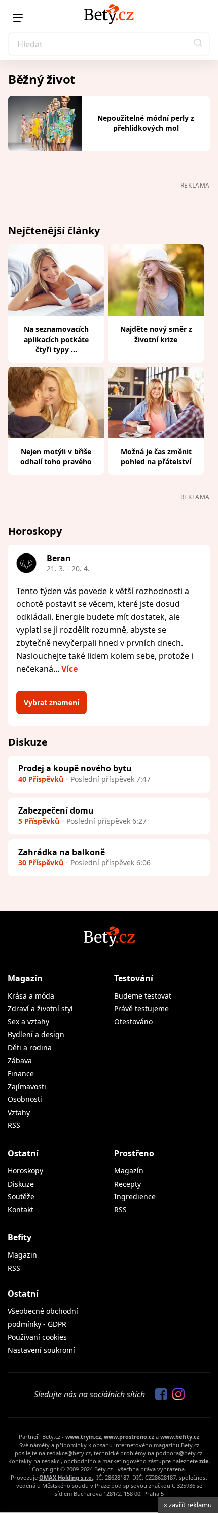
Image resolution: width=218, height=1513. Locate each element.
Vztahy (19, 1112)
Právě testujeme (141, 1008)
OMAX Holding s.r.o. (66, 1477)
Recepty (127, 1184)
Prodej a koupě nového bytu (75, 768)
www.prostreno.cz (129, 1437)
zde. (204, 1461)
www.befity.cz (179, 1437)
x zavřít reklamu (188, 1504)
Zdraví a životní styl (40, 1008)
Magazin (22, 1255)
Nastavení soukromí (41, 1350)
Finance (21, 1073)
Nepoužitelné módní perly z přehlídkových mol (145, 123)
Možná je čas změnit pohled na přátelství (156, 456)
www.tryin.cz (83, 1437)
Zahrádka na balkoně (61, 852)
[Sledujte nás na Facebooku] (158, 1395)
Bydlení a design (36, 1034)
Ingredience (135, 1196)
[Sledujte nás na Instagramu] (176, 1395)
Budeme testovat (142, 996)
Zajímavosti (27, 1086)
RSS (14, 1125)
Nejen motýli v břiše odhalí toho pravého (56, 456)
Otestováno (133, 1021)
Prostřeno (134, 1153)
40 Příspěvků (40, 779)
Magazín (25, 978)
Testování (133, 978)
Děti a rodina (30, 1047)
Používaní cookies (37, 1337)
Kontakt (20, 1209)
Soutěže (21, 1196)
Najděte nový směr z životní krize (156, 334)
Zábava (20, 1060)
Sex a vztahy (28, 1021)
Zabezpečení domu (56, 810)
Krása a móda (31, 996)
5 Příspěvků (38, 821)
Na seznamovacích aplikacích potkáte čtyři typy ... (56, 339)
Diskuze (21, 1184)
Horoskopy (25, 1170)
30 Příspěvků (40, 862)
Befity (19, 1237)
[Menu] (17, 17)
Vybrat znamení (51, 702)
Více (69, 668)
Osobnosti (25, 1099)
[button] (198, 44)
